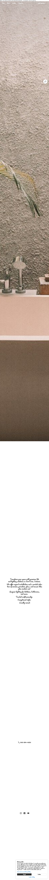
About (8, 3)
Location (14, 3)
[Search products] (45, 81)
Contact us (20, 3)
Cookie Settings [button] (32, 877)
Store (3, 3)
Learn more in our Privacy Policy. (24, 871)
